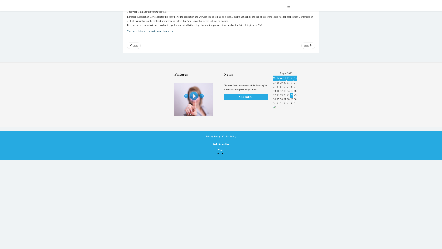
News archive (245, 97)
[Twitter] (141, 74)
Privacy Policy (213, 136)
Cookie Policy (229, 136)
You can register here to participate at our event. (150, 31)
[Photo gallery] (196, 99)
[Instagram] (161, 74)
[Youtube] (151, 74)
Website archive (221, 144)
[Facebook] (130, 74)
